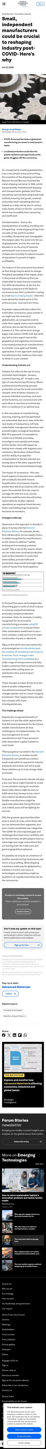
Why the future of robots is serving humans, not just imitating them (25, 1229)
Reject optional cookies (24, 1430)
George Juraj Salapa (11, 129)
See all (39, 1164)
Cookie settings (24, 1443)
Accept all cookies (24, 1436)
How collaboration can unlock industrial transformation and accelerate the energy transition (27, 1254)
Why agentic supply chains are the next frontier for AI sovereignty (27, 1216)
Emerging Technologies (16, 14)
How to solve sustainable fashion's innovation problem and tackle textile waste (22, 1198)
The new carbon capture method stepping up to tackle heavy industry (27, 1266)
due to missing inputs (22, 295)
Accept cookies (23, 911)
